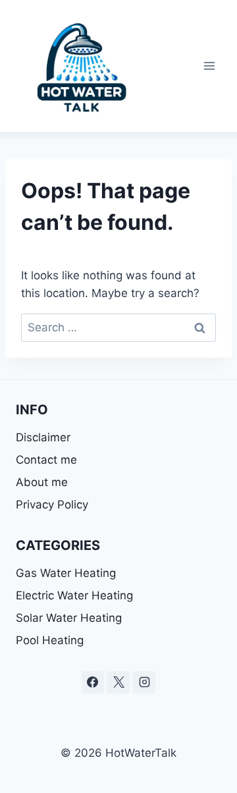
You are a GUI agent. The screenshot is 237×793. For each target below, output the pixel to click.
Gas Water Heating (66, 573)
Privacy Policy (52, 504)
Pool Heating (50, 640)
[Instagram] (144, 682)
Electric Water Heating (74, 595)
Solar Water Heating (69, 617)
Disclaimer (45, 437)
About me (42, 482)
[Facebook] (93, 682)
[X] (118, 682)
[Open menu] (209, 65)
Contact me (46, 459)
